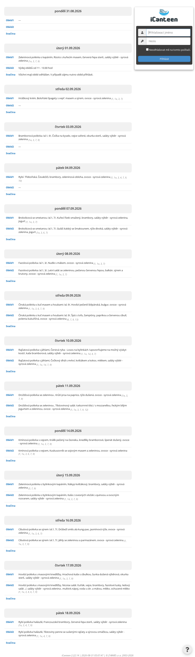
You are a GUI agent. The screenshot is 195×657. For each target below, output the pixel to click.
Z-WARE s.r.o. (114, 655)
